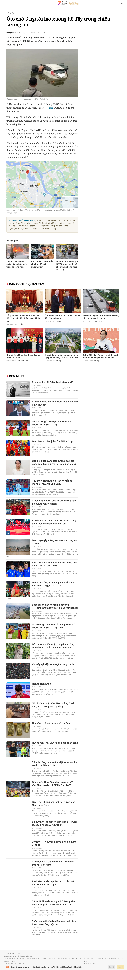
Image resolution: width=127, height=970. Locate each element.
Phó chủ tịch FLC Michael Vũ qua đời (53, 382)
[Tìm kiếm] (122, 3)
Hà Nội (49, 107)
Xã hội (10, 14)
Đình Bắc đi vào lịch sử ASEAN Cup (52, 441)
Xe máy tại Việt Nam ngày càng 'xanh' (53, 664)
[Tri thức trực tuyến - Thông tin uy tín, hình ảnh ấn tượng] (68, 3)
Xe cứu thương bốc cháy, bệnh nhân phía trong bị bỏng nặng (16, 264)
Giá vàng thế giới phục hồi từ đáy (51, 723)
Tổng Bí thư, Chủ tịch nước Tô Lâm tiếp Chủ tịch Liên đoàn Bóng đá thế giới (23, 318)
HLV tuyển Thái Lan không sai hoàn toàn (55, 743)
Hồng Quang (11, 33)
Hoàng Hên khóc (41, 684)
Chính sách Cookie (69, 967)
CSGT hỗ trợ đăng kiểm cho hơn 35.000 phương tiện (42, 264)
